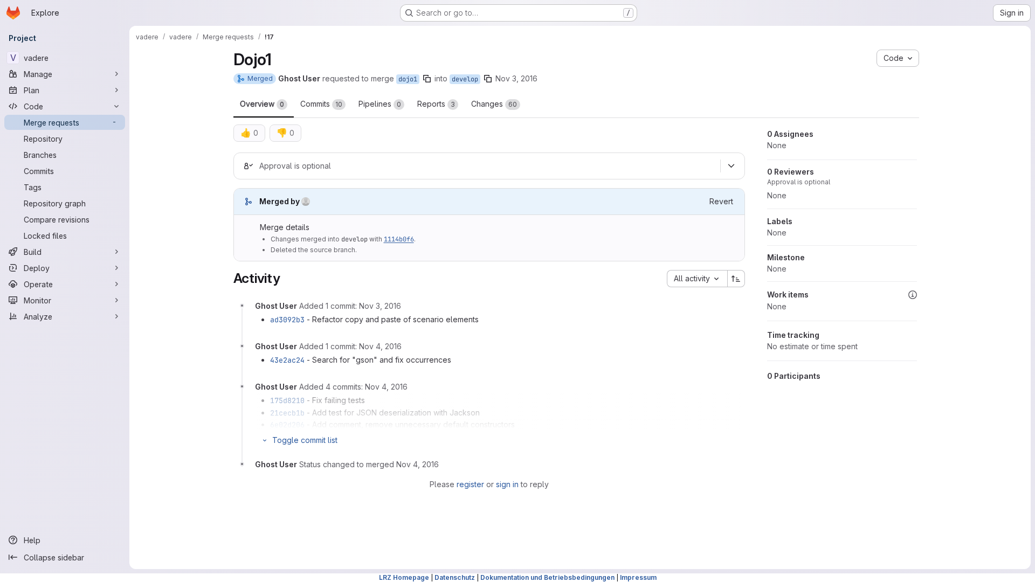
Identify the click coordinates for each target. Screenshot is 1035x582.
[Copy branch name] (426, 78)
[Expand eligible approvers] (731, 166)
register (470, 484)
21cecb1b (287, 413)
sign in (507, 484)
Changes (494, 103)
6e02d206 (287, 424)
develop (465, 79)
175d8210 (287, 400)
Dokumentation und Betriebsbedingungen (547, 577)
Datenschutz (454, 577)
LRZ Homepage (404, 577)
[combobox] (697, 278)
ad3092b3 (287, 319)
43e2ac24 (287, 360)
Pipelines (379, 103)
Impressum (638, 577)
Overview (262, 103)
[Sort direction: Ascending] (736, 278)
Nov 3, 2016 (516, 78)
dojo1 (407, 79)
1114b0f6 (399, 239)
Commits (321, 103)
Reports (436, 103)
